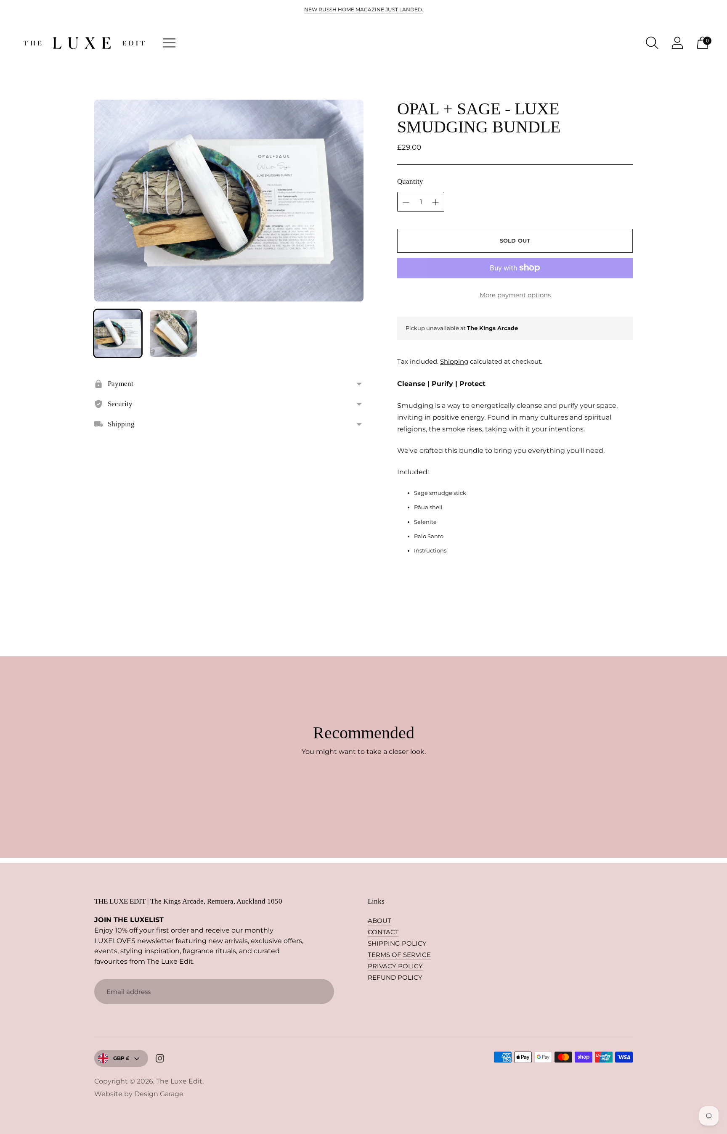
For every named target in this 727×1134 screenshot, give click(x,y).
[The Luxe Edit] (84, 43)
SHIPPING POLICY (397, 943)
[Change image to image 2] (173, 333)
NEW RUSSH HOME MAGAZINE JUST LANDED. (363, 9)
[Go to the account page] (677, 43)
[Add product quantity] (406, 202)
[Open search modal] (652, 43)
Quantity (410, 181)
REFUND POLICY (395, 977)
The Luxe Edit (179, 1081)
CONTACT (383, 932)
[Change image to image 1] (117, 333)
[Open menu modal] (169, 43)
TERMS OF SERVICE (399, 955)
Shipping (454, 361)
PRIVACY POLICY (395, 966)
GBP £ (121, 1058)
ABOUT (379, 921)
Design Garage (158, 1094)
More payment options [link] (515, 295)
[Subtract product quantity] (435, 202)
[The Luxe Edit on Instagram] (160, 1059)
